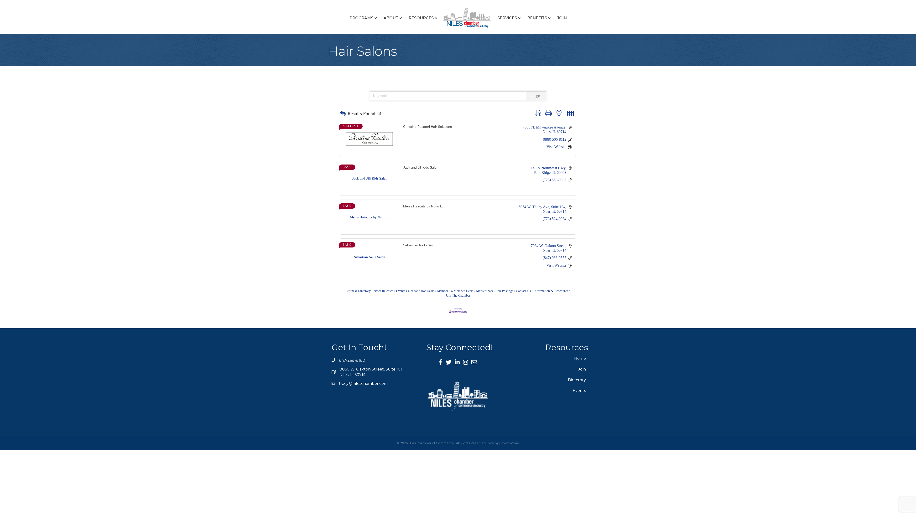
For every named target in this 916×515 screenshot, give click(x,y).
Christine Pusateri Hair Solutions (427, 127)
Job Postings (504, 291)
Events (579, 390)
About (391, 18)
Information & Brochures (551, 291)
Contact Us (523, 291)
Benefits (537, 18)
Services (507, 18)
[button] (343, 113)
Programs (361, 18)
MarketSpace (485, 291)
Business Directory (358, 291)
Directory (577, 380)
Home (580, 358)
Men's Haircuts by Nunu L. (423, 206)
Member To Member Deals (455, 291)
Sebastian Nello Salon (419, 245)
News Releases (383, 291)
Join (562, 18)
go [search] (538, 96)
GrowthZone (509, 443)
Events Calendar (407, 291)
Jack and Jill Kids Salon (420, 167)
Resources (421, 18)
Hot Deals (427, 291)
